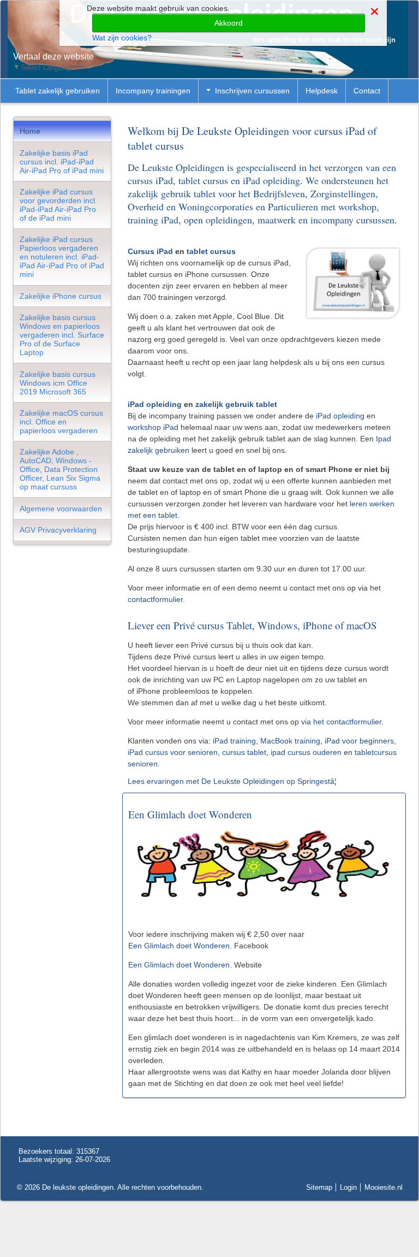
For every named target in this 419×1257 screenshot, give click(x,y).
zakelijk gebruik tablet (236, 404)
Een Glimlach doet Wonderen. (180, 945)
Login (348, 1187)
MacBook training (290, 740)
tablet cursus (211, 251)
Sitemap (319, 1187)
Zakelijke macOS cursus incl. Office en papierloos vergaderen (61, 422)
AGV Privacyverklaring (58, 530)
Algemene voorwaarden (61, 508)
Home (30, 131)
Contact (367, 90)
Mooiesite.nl (383, 1187)
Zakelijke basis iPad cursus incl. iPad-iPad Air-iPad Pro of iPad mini (62, 162)
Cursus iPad (150, 251)
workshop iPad (153, 427)
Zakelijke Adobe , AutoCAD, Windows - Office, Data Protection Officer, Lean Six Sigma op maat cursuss (60, 469)
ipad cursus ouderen (306, 752)
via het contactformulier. (343, 721)
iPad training (234, 740)
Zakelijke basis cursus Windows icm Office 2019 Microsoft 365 (57, 383)
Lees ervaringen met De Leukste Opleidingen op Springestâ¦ (232, 781)
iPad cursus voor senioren (173, 752)
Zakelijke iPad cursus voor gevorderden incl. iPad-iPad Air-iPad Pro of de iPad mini (58, 204)
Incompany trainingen (153, 90)
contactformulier (155, 599)
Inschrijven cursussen (252, 90)
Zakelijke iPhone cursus (60, 296)
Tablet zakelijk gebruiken (57, 90)
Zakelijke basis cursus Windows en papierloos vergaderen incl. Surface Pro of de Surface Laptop (62, 335)
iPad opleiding (155, 404)
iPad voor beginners (359, 740)
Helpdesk (322, 90)
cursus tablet (244, 752)
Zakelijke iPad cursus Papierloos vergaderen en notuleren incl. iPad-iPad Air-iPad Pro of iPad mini (62, 257)
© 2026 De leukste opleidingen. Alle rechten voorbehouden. (110, 1187)
